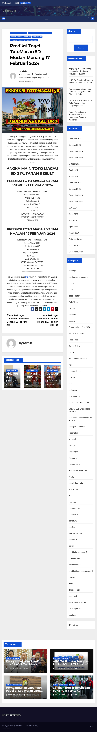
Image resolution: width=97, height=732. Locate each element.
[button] (89, 19)
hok (70, 365)
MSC (71, 496)
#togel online (43, 78)
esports (72, 321)
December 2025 (76, 151)
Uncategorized (32, 40)
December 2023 (76, 252)
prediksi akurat (33, 33)
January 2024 (75, 246)
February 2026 (75, 139)
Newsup (33, 726)
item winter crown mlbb (79, 403)
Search (72, 31)
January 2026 (75, 145)
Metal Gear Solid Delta (78, 471)
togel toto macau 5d (18, 40)
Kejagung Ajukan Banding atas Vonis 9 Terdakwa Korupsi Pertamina (80, 71)
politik (71, 546)
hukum (72, 377)
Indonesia (73, 390)
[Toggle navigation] (46, 19)
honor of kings (75, 371)
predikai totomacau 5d (18, 33)
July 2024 (73, 208)
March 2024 (74, 233)
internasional (74, 396)
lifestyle (72, 445)
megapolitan (74, 464)
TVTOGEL (73, 625)
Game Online (74, 346)
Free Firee (73, 340)
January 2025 (75, 189)
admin (24, 71)
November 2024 (76, 202)
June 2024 (73, 214)
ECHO (72, 308)
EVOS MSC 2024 (76, 334)
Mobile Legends (76, 483)
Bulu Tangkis (74, 302)
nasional (72, 502)
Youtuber (73, 615)
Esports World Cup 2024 (79, 327)
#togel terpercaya (26, 81)
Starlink (72, 584)
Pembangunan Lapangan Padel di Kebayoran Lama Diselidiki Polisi (80, 91)
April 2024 (73, 227)
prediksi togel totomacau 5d (21, 36)
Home (92, 727)
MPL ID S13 (74, 489)
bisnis (71, 283)
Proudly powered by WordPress (13, 726)
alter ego (73, 271)
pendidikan (74, 515)
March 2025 (74, 176)
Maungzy (73, 458)
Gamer (72, 352)
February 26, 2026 (15, 695)
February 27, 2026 (62, 668)
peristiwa (73, 521)
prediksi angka (46, 33)
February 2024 (75, 239)
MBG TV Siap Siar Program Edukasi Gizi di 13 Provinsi (71, 663)
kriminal (72, 439)
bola (71, 290)
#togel (34, 78)
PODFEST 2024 (76, 533)
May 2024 (73, 220)
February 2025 (75, 183)
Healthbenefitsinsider (78, 359)
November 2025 (76, 158)
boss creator (74, 296)
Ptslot (27, 277)
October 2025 (75, 164)
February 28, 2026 (15, 668)
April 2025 (73, 170)
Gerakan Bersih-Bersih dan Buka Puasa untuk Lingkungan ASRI (80, 103)
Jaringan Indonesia (77, 427)
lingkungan (74, 452)
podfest (72, 527)
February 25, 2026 (62, 695)
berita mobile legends (78, 277)
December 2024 (76, 195)
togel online (37, 36)
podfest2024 (74, 540)
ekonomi (72, 315)
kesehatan (73, 433)
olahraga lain (74, 508)
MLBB (71, 477)
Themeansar (6, 728)
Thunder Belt (74, 590)
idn (70, 384)
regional (72, 577)
